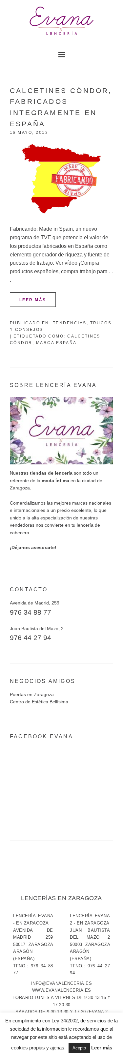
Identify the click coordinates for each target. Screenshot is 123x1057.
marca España (56, 342)
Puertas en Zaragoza (32, 694)
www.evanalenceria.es (61, 990)
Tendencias (70, 323)
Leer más (32, 300)
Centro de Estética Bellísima (39, 701)
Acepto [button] (79, 1047)
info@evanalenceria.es (61, 983)
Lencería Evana (61, 21)
